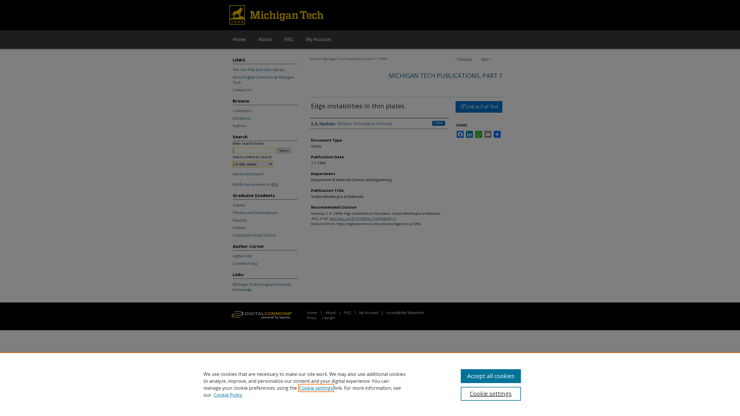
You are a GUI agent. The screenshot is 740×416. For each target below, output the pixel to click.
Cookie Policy (228, 395)
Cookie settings (316, 388)
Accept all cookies (491, 376)
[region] (370, 384)
